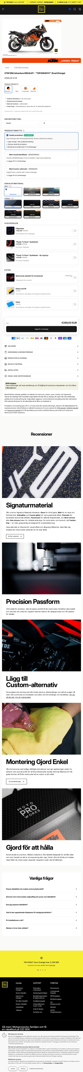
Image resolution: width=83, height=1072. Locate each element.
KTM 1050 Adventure (21, 67)
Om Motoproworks (55, 1003)
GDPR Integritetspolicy (55, 1011)
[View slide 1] (38, 970)
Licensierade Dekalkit (54, 992)
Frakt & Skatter (38, 1009)
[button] (70, 9)
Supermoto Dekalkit (19, 997)
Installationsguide (39, 1001)
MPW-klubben (55, 996)
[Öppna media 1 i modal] (58, 22)
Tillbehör (19, 1010)
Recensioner (54, 988)
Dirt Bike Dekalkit (22, 1001)
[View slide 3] (43, 970)
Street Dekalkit (21, 993)
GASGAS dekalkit (72, 408)
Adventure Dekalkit (19, 989)
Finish (7, 198)
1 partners (18, 1036)
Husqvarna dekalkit (14, 410)
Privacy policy (48, 1063)
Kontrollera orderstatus (37, 989)
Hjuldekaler (20, 1007)
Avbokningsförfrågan (40, 993)
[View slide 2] (40, 970)
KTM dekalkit (61, 408)
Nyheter (53, 1007)
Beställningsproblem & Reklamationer (40, 997)
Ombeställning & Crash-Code (38, 1005)
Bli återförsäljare (56, 999)
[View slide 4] (45, 970)
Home (7, 67)
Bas (6, 186)
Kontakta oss (37, 1012)
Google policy (59, 1063)
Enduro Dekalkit (21, 1004)
